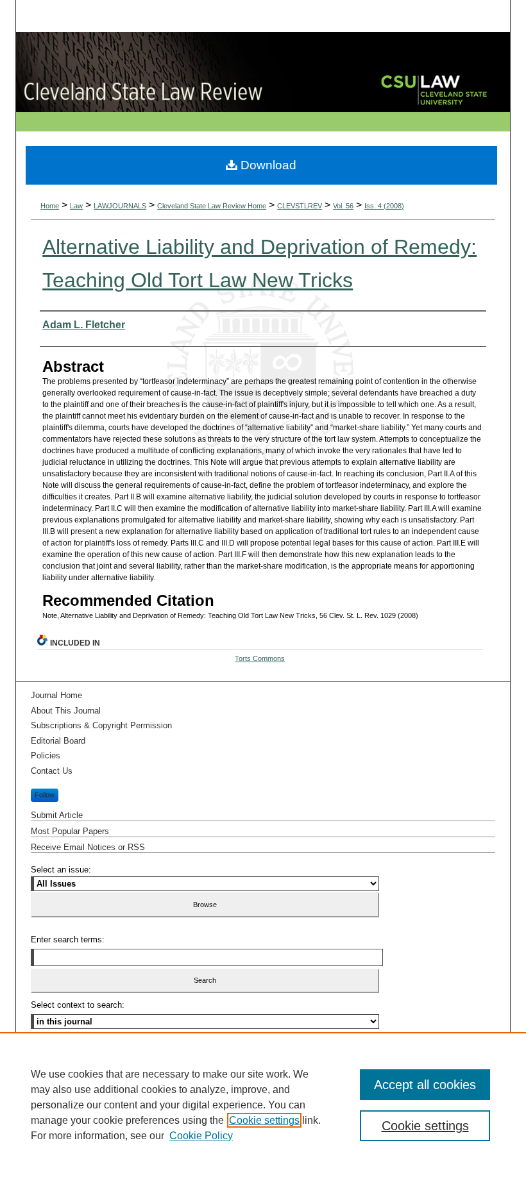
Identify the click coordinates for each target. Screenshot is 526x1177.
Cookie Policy (201, 1135)
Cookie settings (264, 1120)
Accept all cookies (425, 1085)
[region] (263, 1104)
